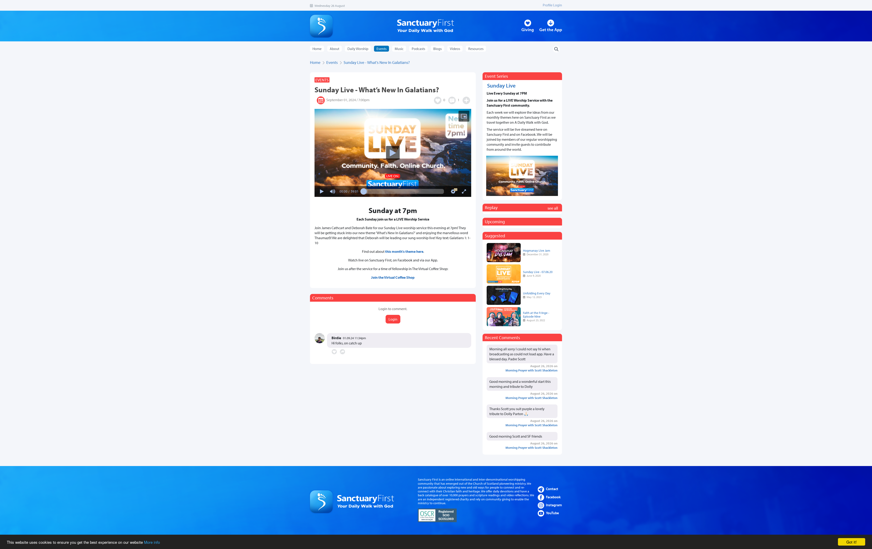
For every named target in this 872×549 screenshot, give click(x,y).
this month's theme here (404, 251)
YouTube (552, 513)
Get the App (550, 29)
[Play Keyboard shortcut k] (321, 191)
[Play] (393, 153)
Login (393, 319)
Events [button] (381, 48)
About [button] (334, 48)
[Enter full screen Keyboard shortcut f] (463, 191)
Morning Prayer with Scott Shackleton (531, 370)
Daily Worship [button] (357, 48)
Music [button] (399, 48)
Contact (552, 488)
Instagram (554, 505)
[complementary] (393, 153)
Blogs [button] (437, 48)
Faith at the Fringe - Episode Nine (536, 314)
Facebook (553, 497)
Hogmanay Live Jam (536, 250)
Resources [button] (475, 48)
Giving (527, 29)
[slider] (404, 191)
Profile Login (552, 5)
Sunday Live (501, 85)
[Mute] (332, 191)
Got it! (851, 542)
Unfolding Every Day (536, 293)
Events (332, 62)
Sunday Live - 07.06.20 (537, 272)
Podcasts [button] (418, 48)
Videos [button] (455, 48)
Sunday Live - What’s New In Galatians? (377, 62)
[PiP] (463, 116)
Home (317, 48)
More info (152, 542)
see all (552, 208)
